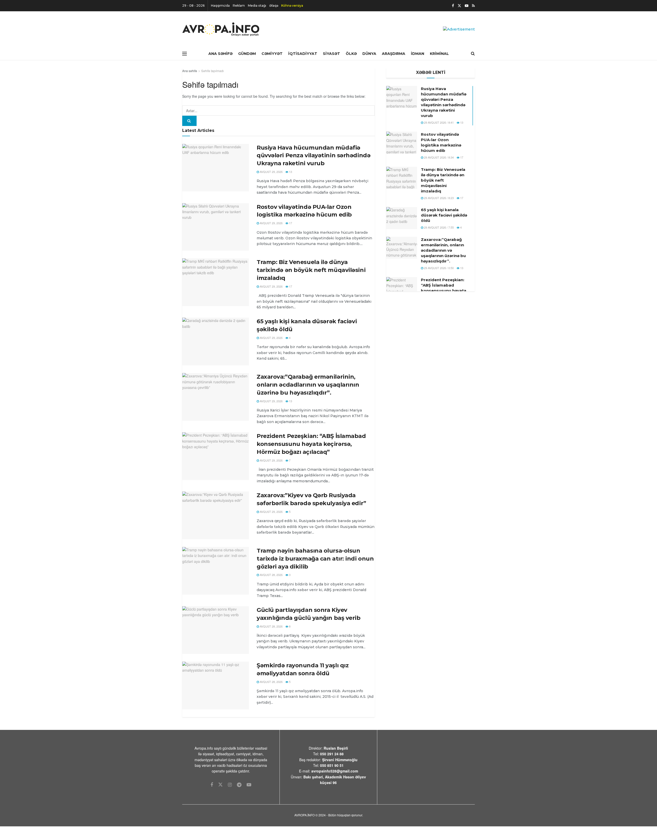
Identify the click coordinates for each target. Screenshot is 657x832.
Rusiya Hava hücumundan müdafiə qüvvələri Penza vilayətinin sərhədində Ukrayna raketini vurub (313, 155)
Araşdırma (393, 53)
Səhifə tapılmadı (212, 70)
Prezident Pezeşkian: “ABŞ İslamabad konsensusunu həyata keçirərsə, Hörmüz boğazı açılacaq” (311, 444)
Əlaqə (273, 5)
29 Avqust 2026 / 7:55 (438, 227)
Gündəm (247, 53)
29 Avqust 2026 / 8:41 (438, 122)
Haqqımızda (220, 5)
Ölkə (351, 53)
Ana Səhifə (220, 53)
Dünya (369, 53)
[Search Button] (189, 121)
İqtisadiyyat (302, 53)
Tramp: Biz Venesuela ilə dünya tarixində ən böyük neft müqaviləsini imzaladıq (311, 270)
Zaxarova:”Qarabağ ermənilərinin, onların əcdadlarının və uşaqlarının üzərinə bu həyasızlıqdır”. (308, 384)
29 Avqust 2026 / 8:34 (438, 157)
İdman (417, 53)
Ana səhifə (189, 70)
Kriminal (439, 53)
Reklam (239, 5)
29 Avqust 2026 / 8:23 (438, 198)
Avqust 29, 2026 (271, 172)
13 (290, 172)
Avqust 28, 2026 (271, 575)
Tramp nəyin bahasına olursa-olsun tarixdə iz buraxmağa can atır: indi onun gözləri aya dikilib (315, 558)
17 (290, 223)
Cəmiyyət (272, 53)
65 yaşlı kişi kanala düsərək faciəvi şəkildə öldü (444, 215)
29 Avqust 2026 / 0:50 (438, 268)
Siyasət (331, 53)
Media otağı (257, 5)
